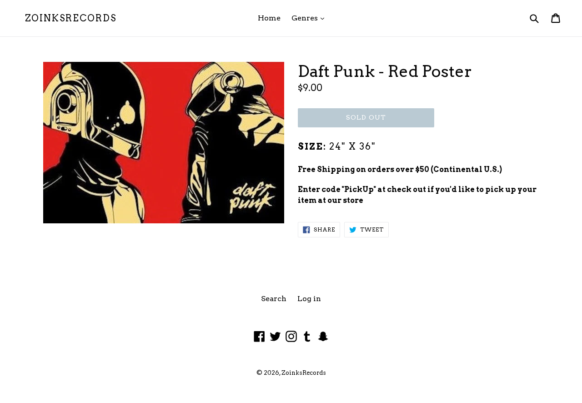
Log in (309, 298)
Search (273, 298)
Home (269, 18)
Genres (310, 17)
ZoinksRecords (70, 18)
